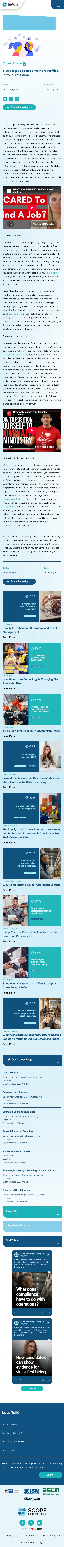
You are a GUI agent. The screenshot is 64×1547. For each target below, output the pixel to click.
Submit (50, 1474)
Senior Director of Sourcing (18, 1131)
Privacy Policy (12, 1536)
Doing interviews (11, 506)
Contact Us (32, 1536)
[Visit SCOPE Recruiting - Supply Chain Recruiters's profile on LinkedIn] (16, 1254)
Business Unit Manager (15, 1092)
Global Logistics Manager (17, 1151)
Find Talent (12, 1240)
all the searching (14, 314)
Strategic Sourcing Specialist (19, 1111)
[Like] (15, 1312)
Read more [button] (19, 1267)
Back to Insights (21, 107)
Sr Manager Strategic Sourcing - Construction (28, 1170)
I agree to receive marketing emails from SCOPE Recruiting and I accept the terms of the (32, 1465)
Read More (9, 637)
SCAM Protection (51, 1536)
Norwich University (15, 354)
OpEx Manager (11, 1072)
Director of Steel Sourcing (17, 1190)
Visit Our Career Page (19, 1059)
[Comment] (19, 1312)
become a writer (11, 499)
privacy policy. (38, 1467)
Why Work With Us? (18, 1225)
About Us (11, 1211)
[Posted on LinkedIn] (48, 1254)
